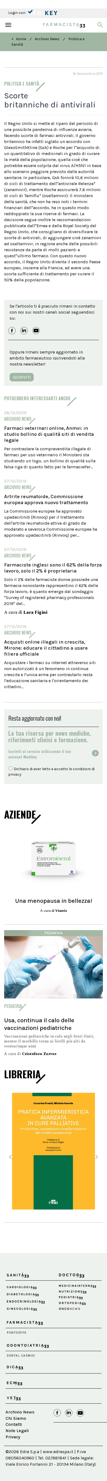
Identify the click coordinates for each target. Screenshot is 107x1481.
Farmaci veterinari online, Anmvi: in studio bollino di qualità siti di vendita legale (49, 434)
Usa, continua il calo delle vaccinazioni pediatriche (39, 1024)
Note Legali (17, 1430)
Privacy (12, 1436)
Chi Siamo (15, 1418)
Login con (17, 12)
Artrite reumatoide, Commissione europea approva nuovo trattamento (46, 499)
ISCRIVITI (22, 377)
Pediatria (53, 933)
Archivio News (47, 39)
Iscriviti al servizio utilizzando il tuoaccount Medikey (39, 754)
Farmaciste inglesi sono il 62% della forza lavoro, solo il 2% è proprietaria (53, 568)
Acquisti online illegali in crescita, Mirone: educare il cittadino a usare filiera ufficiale (46, 648)
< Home (19, 39)
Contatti (13, 1424)
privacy (14, 774)
